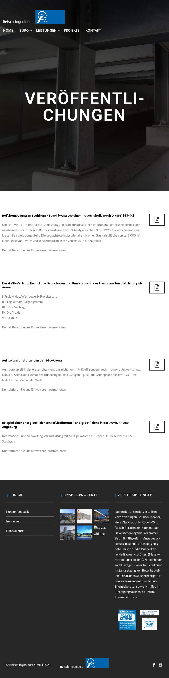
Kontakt (93, 30)
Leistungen (47, 31)
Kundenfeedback (17, 511)
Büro (24, 31)
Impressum (13, 521)
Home (8, 30)
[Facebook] (154, 665)
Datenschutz (14, 531)
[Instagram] (161, 665)
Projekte (71, 30)
